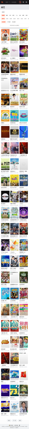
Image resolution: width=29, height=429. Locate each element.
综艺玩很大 (3, 58)
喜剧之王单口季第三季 (23, 236)
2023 (18, 18)
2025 (11, 18)
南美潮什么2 (22, 252)
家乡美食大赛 (13, 349)
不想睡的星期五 (23, 219)
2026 (7, 18)
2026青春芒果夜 (14, 90)
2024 (14, 18)
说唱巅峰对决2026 (14, 284)
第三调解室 (3, 106)
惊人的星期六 (4, 316)
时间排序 (3, 22)
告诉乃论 (12, 397)
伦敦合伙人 (12, 171)
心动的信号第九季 (5, 155)
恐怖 (26, 15)
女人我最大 (12, 58)
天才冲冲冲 (22, 300)
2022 (22, 18)
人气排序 (8, 22)
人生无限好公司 (14, 365)
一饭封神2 (3, 365)
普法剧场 (3, 203)
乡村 (10, 15)
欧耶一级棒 (3, 413)
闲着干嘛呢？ (13, 203)
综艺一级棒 (22, 365)
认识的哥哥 (12, 300)
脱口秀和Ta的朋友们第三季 (5, 171)
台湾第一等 (3, 300)
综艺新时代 (22, 333)
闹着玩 (2, 122)
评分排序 (14, 22)
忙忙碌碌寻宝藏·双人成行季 (5, 236)
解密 (7, 15)
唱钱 (2, 381)
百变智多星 (12, 122)
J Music (21, 203)
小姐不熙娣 (3, 42)
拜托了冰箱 (3, 284)
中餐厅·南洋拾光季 (14, 333)
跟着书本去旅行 (14, 139)
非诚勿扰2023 (13, 155)
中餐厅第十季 (4, 333)
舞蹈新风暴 (22, 74)
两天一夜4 (21, 90)
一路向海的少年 (14, 316)
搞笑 (23, 15)
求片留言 (11, 425)
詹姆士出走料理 (14, 42)
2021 (25, 18)
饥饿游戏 (21, 268)
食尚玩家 (3, 349)
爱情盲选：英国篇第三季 (23, 171)
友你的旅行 (22, 284)
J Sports (12, 252)
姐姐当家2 (21, 316)
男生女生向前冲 (23, 122)
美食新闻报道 (4, 268)
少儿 (17, 15)
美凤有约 (12, 106)
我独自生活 (12, 413)
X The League (4, 252)
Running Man (13, 187)
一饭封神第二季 (23, 155)
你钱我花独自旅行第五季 (23, 349)
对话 (20, 15)
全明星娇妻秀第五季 (5, 74)
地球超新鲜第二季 (14, 219)
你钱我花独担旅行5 (5, 219)
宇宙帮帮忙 (12, 381)
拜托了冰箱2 (13, 268)
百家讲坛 (3, 139)
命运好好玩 (22, 58)
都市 (13, 15)
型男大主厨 (22, 106)
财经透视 (21, 187)
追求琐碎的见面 (23, 413)
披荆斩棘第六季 (14, 236)
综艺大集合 (22, 42)
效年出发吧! (4, 187)
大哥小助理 (22, 139)
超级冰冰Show (4, 397)
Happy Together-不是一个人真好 (23, 397)
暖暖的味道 (12, 74)
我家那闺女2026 (5, 90)
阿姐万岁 (21, 381)
